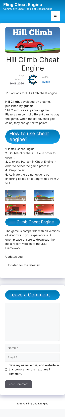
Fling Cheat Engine (22, 4)
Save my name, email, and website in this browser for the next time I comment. (34, 369)
